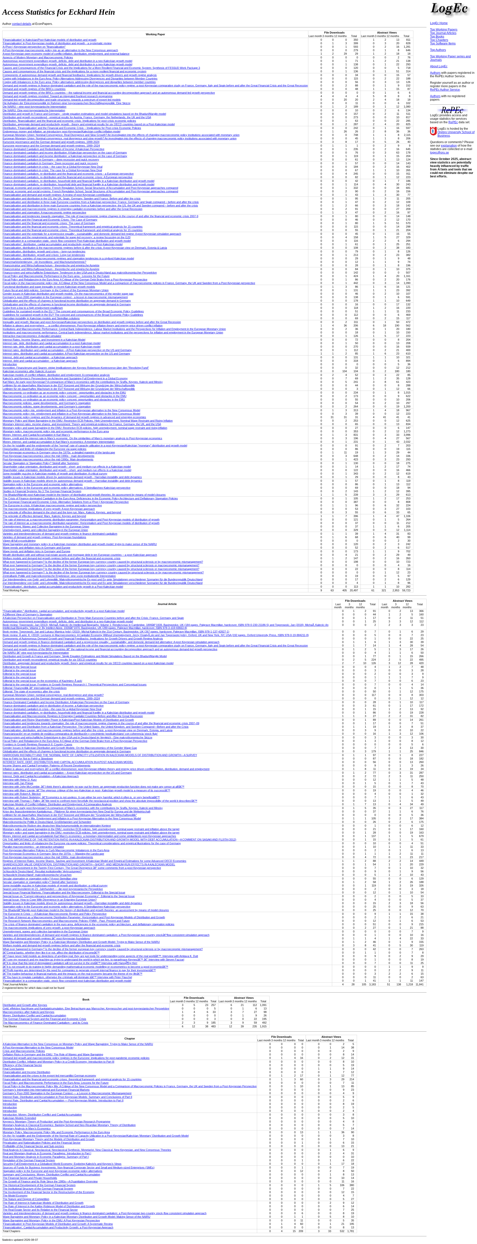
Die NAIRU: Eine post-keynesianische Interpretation (34, 110)
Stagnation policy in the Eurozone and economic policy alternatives (43, 484)
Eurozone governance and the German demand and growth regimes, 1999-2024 (51, 141)
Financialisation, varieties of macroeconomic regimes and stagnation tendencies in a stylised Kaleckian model (68, 258)
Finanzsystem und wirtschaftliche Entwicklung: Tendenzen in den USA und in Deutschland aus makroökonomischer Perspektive (80, 272)
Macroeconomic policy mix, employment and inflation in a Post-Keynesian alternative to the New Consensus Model (71, 410)
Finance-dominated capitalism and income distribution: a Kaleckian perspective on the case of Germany (65, 156)
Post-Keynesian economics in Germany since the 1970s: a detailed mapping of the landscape (59, 452)
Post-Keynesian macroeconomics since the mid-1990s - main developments (48, 455)
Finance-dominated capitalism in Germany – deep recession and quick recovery (51, 159)
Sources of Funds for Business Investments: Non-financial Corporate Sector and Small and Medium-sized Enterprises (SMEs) (79, 1167)
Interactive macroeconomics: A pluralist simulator (32, 335)
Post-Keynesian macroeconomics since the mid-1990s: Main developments (48, 459)
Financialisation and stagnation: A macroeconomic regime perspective (44, 212)
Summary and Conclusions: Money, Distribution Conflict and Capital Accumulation (51, 1174)
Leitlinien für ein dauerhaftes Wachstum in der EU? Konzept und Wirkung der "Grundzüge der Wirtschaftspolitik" (70, 814)
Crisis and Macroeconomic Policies (24, 1050)
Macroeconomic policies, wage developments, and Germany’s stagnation (47, 406)
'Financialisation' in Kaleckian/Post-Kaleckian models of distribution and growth (49, 39)
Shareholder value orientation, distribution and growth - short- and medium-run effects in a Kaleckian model (67, 466)
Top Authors (438, 50)
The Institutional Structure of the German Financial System (38, 1188)
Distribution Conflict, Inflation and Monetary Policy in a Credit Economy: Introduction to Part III (58, 1061)
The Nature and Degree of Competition (26, 1199)
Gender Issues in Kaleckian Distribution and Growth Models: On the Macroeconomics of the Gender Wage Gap (70, 747)
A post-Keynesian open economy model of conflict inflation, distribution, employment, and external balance (66, 53)
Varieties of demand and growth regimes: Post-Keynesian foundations (44, 537)
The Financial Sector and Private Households (30, 1177)
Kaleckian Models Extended (19, 1118)
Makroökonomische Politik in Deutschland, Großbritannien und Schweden (47, 821)
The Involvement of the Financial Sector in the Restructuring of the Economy (48, 1192)
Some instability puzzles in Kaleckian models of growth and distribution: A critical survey (55, 473)
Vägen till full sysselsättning (19, 540)
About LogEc (438, 66)
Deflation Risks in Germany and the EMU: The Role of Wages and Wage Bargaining (53, 1054)
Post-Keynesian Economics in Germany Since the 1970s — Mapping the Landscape (53, 853)
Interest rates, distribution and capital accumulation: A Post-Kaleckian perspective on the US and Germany (66, 353)
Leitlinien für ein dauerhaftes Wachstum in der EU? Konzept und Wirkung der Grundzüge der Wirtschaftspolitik (69, 385)
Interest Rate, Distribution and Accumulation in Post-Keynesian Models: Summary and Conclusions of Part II (67, 1096)
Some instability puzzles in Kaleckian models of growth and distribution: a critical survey (55, 885)
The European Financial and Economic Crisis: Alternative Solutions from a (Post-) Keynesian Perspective (66, 501)
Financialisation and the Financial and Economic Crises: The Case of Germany (50, 219)
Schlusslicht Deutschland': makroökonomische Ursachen (37, 874)
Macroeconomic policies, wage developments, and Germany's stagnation (47, 402)
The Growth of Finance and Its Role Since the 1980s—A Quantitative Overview (50, 1181)
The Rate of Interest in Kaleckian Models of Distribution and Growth (43, 1202)
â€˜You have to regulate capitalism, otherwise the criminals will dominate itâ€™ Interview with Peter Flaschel (67, 977)
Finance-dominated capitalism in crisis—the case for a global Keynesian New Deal (52, 709)
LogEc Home (439, 23)
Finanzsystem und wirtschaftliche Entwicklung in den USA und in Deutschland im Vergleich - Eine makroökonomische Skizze (77, 737)
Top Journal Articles (443, 33)
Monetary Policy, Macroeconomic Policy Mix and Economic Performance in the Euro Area (56, 1132)
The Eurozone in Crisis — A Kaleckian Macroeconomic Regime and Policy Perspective (55, 913)
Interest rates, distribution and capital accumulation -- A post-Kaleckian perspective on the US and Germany (67, 772)
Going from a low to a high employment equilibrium (33, 307)
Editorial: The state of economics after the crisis (31, 691)
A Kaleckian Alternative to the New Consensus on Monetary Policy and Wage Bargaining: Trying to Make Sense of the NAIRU (78, 1044)
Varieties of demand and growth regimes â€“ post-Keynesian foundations (46, 938)
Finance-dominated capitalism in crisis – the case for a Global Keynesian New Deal (52, 166)
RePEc (453, 122)
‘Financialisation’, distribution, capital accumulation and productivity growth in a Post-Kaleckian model (63, 586)
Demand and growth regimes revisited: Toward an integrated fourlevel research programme (58, 96)
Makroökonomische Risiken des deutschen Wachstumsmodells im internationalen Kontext (57, 825)
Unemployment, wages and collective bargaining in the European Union (45, 529)
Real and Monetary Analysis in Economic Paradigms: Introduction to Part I (47, 1153)
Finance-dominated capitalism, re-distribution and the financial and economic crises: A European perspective (67, 177)
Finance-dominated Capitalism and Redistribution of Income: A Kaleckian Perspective (53, 149)
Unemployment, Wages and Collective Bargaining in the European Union (46, 526)
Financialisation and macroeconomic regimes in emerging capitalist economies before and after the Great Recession (72, 208)
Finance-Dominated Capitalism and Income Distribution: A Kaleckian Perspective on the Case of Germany (66, 702)
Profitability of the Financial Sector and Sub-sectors (33, 1146)
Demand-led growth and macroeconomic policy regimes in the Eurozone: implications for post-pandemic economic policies (76, 1057)
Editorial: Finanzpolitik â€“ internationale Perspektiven (35, 687)
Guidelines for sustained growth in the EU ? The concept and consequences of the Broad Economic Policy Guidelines (73, 311)
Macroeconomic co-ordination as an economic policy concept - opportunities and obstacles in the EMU (64, 392)
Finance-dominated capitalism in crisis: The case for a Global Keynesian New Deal (52, 170)
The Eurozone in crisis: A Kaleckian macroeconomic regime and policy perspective (52, 505)
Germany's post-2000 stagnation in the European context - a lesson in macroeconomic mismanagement (65, 297)
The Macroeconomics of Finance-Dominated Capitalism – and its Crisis (45, 1022)
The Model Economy (15, 1195)
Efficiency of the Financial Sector (22, 1065)
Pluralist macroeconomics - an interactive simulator (33, 846)
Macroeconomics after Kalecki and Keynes (28, 1011)
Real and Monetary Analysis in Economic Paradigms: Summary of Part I (46, 1156)
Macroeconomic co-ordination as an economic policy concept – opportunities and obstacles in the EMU (64, 396)
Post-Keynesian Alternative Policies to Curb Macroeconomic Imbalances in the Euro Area (56, 850)
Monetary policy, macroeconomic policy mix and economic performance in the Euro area (56, 431)
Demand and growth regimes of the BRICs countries (34, 88)
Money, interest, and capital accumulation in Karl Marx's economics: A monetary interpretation (59, 441)
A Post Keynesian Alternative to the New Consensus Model (38, 1047)
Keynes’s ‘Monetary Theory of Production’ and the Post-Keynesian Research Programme (56, 1121)
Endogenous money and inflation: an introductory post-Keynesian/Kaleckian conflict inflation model (61, 131)
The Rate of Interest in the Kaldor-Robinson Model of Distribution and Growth (49, 1206)
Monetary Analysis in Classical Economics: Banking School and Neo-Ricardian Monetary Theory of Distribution (69, 1125)
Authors (435, 73)
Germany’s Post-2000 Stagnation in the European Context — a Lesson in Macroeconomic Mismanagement (67, 1093)
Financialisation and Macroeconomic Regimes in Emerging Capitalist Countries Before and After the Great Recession (73, 716)
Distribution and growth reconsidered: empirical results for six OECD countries (50, 659)
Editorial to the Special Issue (20, 666)
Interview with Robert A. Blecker (22, 793)
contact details (21, 24)
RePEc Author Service (445, 89)
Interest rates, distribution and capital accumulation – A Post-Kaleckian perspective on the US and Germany (67, 350)
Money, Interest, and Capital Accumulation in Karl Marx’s (36, 434)
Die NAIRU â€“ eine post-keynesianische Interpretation (36, 652)
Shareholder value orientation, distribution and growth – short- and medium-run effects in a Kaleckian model (67, 470)
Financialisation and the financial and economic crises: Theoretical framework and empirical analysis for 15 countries (73, 226)
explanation (449, 145)
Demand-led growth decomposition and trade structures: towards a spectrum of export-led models (62, 99)
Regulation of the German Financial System (29, 1160)
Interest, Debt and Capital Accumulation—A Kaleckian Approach (41, 776)
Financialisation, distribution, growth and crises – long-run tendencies (44, 251)
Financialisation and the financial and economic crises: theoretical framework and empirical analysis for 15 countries (72, 1079)
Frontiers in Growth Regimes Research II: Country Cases (37, 744)
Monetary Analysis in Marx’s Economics (27, 1128)
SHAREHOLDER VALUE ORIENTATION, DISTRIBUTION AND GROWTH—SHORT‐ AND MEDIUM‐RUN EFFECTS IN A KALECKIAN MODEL (89, 864)
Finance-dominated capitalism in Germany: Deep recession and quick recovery (50, 163)
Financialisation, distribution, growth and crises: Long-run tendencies (44, 254)
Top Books (437, 36)
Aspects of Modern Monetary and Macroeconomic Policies (38, 57)
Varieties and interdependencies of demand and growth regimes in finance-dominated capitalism (60, 533)
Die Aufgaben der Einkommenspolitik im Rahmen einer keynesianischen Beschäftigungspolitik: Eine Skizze (66, 103)
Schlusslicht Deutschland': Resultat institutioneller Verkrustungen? (42, 871)
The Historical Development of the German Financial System (39, 1185)
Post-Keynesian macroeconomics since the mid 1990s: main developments (48, 857)
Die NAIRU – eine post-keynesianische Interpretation (34, 106)
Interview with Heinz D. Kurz (20, 779)
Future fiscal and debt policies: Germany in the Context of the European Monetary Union (56, 290)
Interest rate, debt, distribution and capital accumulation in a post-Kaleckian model (51, 343)
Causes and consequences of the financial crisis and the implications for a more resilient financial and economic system (74, 71)
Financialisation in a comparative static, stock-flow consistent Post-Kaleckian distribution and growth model (67, 240)
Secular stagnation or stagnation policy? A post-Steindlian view (40, 878)
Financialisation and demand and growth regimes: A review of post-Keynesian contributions (57, 194)
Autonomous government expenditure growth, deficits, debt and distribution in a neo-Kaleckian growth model (67, 60)
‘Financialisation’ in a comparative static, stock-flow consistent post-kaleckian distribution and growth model (67, 980)
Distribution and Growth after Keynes (25, 1004)
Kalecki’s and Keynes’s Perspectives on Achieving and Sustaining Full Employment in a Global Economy (65, 378)
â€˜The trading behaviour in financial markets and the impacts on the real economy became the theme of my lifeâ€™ (72, 973)
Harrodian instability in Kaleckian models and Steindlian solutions (41, 318)
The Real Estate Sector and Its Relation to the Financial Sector (40, 1209)
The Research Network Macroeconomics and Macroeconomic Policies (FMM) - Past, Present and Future (66, 920)
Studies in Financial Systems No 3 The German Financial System (42, 491)
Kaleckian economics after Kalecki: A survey (29, 371)
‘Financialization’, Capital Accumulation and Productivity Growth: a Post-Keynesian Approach (58, 1227)
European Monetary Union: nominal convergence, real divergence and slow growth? (53, 694)
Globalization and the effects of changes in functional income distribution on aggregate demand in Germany (67, 300)
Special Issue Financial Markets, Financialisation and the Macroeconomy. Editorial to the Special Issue (64, 892)
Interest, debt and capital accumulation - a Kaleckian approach (40, 357)
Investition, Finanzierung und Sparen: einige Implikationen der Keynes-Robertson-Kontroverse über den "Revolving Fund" (76, 367)
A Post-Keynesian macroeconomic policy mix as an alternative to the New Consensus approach (60, 50)
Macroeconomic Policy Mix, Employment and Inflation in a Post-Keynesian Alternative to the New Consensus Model (72, 818)
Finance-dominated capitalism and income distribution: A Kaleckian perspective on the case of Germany (65, 152)
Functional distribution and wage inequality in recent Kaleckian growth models (49, 286)
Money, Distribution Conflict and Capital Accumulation (34, 1015)
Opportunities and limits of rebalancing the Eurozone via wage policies (44, 448)
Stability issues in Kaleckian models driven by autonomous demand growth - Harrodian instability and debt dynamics (72, 477)
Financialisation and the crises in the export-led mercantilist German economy (49, 1075)
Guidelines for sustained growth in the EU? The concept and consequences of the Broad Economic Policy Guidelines (73, 314)
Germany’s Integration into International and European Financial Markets (46, 1089)
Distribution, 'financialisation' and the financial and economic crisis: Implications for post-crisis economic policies (69, 120)
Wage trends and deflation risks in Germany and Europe (36, 547)
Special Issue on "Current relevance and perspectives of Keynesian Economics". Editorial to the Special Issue (69, 896)
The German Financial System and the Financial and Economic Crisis (44, 1018)
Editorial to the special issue (19, 670)
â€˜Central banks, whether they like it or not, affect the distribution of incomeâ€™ (51, 952)
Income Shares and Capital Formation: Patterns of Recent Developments (46, 765)
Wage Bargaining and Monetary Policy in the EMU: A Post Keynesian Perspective (51, 1220)
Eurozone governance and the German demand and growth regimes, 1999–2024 (51, 145)
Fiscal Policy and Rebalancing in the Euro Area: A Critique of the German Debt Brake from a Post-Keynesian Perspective (75, 279)
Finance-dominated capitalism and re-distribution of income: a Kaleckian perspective (53, 705)
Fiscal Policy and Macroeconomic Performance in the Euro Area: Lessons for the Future (56, 1082)
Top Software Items (443, 43)
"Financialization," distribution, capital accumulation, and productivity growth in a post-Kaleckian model (63, 610)
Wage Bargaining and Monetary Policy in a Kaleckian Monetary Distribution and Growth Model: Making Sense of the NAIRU (76, 1216)
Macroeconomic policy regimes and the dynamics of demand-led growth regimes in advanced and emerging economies (74, 417)
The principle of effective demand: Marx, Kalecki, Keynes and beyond (44, 516)
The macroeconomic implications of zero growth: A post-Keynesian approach (49, 508)
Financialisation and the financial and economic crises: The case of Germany (49, 223)
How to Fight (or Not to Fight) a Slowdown (28, 758)
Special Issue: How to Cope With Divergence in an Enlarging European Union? (50, 899)
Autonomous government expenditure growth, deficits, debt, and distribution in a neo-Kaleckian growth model (68, 621)
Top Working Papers (443, 29)
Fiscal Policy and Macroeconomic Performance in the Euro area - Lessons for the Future (56, 276)
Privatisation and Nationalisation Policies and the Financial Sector (41, 1142)
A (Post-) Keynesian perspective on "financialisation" (34, 46)
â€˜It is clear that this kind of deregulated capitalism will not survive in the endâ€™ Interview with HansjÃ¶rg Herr (70, 963)
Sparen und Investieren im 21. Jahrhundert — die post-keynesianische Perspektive (53, 888)
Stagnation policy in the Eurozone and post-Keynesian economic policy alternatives (52, 1170)
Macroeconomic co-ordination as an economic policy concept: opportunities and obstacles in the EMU (64, 399)
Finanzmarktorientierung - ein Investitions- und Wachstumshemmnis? (44, 261)
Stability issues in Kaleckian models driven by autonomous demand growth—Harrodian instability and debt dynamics (72, 903)
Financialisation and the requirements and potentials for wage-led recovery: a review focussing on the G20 (66, 237)
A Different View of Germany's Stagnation (27, 614)
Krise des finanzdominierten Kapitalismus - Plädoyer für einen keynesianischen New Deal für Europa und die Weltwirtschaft (76, 811)
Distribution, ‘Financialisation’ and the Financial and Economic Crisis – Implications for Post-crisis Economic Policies (72, 127)
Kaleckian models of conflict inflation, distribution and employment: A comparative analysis (56, 374)
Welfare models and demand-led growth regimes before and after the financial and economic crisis (61, 558)
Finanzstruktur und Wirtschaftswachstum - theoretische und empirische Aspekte (51, 265)
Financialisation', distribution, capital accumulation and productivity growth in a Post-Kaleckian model (62, 244)
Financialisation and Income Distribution (26, 1072)
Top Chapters (439, 40)
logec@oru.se (439, 152)
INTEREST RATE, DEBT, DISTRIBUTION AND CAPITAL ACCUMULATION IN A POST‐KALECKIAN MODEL (68, 762)
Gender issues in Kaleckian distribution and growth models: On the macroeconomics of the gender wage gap (68, 293)
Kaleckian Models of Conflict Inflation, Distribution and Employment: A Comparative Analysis (57, 804)
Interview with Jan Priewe (18, 783)
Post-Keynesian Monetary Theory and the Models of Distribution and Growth (49, 1139)
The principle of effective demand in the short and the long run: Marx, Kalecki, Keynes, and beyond (62, 512)
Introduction (10, 364)
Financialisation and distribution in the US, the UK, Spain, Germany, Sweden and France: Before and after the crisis (72, 198)
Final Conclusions (13, 1068)
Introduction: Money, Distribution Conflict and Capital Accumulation (42, 1114)
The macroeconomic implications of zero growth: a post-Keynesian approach (49, 927)
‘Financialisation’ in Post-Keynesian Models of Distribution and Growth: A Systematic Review (58, 1223)
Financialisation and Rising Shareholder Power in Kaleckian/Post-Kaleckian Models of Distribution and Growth (68, 719)
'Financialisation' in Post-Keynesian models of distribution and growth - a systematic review (57, 43)
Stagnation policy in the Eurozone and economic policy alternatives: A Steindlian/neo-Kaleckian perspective (66, 487)
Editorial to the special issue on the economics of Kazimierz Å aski (42, 680)
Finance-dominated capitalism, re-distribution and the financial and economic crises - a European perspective (68, 173)
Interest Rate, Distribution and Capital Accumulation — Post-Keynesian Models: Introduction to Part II (63, 1100)
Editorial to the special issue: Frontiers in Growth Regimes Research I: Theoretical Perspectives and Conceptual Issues (75, 684)
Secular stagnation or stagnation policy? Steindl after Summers (40, 882)
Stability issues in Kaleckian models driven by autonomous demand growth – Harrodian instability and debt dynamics (72, 480)
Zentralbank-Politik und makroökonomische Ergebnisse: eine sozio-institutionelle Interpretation (59, 575)
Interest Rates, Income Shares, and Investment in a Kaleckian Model (44, 339)
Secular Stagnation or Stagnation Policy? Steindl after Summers (41, 463)
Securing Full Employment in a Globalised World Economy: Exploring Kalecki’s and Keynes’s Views (62, 1163)
